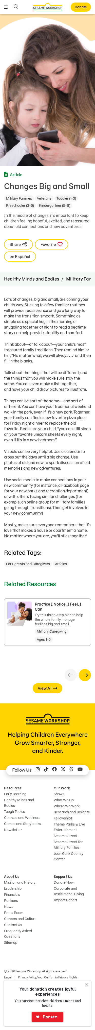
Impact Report (65, 900)
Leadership (13, 888)
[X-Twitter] (63, 770)
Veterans (44, 198)
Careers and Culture (20, 919)
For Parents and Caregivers (28, 564)
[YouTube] (80, 770)
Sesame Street (65, 836)
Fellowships (63, 818)
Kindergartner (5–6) (54, 205)
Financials (12, 894)
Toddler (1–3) (66, 198)
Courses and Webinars (22, 817)
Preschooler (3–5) (20, 205)
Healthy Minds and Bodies (31, 279)
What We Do (64, 800)
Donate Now (64, 882)
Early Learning (15, 794)
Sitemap (10, 942)
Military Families (19, 198)
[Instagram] (38, 770)
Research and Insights (72, 812)
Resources (13, 788)
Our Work (62, 788)
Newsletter (13, 830)
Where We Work (67, 806)
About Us (11, 876)
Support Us (63, 876)
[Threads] (71, 770)
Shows (59, 794)
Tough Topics (14, 811)
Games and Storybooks (22, 823)
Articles (61, 564)
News (8, 906)
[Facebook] (54, 770)
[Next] (85, 675)
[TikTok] (46, 770)
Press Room (13, 912)
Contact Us (13, 925)
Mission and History (19, 882)
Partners (11, 900)
